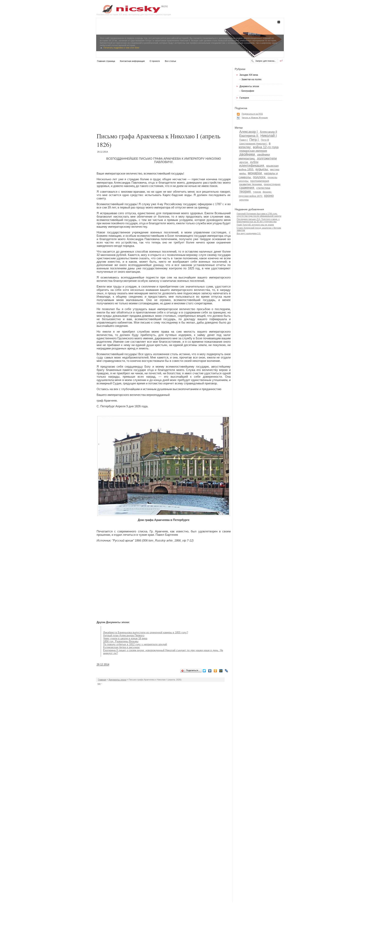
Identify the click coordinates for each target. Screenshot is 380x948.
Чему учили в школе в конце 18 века (125, 638)
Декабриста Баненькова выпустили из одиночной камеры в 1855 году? (145, 632)
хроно (269, 196)
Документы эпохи (117, 679)
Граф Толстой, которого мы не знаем (255, 225)
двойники (247, 154)
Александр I (249, 131)
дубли (254, 162)
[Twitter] (205, 670)
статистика (263, 187)
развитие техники (251, 184)
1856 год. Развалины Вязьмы (120, 641)
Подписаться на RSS (252, 114)
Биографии (247, 91)
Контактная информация (132, 61)
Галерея (244, 97)
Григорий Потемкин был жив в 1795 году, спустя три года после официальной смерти (259, 214)
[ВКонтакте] (210, 670)
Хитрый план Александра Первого (123, 635)
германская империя (253, 150)
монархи (255, 173)
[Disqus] (164, 743)
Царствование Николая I (253, 143)
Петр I (254, 139)
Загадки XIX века (248, 75)
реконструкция (272, 184)
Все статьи (170, 61)
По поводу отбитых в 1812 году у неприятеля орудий (135, 644)
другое (244, 162)
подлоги (259, 177)
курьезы (262, 169)
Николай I (268, 136)
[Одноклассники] (216, 670)
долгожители (267, 158)
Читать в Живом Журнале (255, 117)
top (99, 683)
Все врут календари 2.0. (249, 233)
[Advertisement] (164, 98)
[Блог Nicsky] (132, 12)
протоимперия (259, 180)
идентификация (252, 165)
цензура (244, 199)
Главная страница (106, 61)
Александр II (268, 131)
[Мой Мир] (221, 670)
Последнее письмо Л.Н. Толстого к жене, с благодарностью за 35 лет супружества (258, 220)
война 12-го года (265, 147)
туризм (257, 192)
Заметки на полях (251, 79)
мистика (274, 169)
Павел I (243, 140)
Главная (102, 679)
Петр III (265, 140)
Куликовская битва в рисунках (121, 647)
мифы (243, 173)
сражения (247, 187)
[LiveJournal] (227, 670)
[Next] (266, 24)
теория (245, 191)
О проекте (155, 61)
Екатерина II (249, 135)
